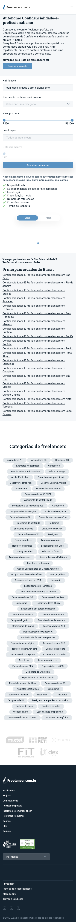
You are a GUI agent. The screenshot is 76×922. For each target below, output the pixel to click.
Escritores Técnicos (18, 694)
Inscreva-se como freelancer (17, 811)
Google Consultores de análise (26, 574)
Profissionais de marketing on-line (38, 637)
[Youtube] (33, 908)
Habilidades (9, 80)
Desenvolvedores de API (48, 488)
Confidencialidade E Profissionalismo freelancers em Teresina (33, 405)
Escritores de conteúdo (28, 523)
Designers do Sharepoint (38, 671)
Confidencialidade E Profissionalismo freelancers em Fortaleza (33, 307)
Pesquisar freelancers (38, 165)
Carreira (7, 821)
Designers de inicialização (23, 511)
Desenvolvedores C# (20, 517)
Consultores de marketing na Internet (38, 591)
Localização (9, 130)
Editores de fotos (50, 551)
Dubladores (53, 689)
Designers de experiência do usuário (50, 700)
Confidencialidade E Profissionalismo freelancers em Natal (37, 399)
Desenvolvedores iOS (22, 597)
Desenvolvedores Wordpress (22, 717)
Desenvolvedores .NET (54, 626)
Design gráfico (57, 574)
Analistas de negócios (55, 511)
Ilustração (56, 580)
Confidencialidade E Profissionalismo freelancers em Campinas (33, 370)
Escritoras (24, 660)
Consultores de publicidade (51, 477)
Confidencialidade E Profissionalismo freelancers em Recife (37, 336)
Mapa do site (9, 894)
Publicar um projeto (17, 66)
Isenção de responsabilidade (17, 888)
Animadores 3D (39, 460)
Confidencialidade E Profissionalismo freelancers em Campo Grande (33, 393)
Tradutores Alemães (51, 540)
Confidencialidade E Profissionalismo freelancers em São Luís (36, 377)
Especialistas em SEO (53, 666)
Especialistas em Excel (52, 545)
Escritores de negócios (56, 717)
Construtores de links (22, 614)
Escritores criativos (23, 528)
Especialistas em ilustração (38, 586)
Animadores (21, 488)
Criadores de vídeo (51, 706)
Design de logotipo (20, 620)
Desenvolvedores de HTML (28, 580)
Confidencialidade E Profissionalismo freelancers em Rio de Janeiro (37, 284)
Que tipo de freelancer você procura (22, 97)
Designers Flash (25, 551)
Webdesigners (20, 711)
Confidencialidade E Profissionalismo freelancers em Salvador (33, 299)
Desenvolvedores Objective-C (38, 631)
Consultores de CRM (52, 528)
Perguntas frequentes (14, 816)
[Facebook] (4, 908)
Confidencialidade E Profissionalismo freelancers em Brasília (33, 292)
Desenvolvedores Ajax (21, 483)
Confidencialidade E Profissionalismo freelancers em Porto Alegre (37, 354)
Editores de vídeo (24, 706)
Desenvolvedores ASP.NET (38, 494)
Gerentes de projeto (55, 648)
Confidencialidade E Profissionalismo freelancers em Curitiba (33, 330)
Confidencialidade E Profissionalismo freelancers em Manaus (33, 322)
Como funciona (10, 800)
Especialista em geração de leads (38, 608)
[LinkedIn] (11, 908)
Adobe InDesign (57, 471)
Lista (27, 217)
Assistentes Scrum (47, 660)
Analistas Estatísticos (28, 689)
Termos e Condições (13, 899)
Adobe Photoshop (20, 477)
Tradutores (61, 694)
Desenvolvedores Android (53, 483)
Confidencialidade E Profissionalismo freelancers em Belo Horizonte (36, 315)
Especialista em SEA (22, 666)
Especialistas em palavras (50, 711)
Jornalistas (21, 603)
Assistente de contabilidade (38, 500)
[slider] (4, 120)
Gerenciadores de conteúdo (52, 517)
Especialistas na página (22, 643)
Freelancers (9, 790)
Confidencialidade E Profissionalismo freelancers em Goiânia (33, 342)
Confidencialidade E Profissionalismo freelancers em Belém (37, 348)
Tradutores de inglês (22, 545)
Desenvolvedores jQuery (48, 603)
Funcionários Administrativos (25, 471)
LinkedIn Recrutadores (53, 614)
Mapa (48, 217)
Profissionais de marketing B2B (27, 505)
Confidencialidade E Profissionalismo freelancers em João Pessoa (37, 412)
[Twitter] (25, 908)
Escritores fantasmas (38, 563)
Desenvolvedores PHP (54, 643)
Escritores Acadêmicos (27, 465)
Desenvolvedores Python (22, 654)
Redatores (54, 523)
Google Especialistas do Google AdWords (38, 568)
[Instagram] (18, 908)
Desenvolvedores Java (53, 597)
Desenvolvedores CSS (28, 534)
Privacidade (8, 883)
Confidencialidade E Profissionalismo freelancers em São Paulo (36, 276)
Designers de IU (16, 700)
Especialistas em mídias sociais (38, 677)
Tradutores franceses (20, 557)
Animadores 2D (14, 460)
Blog (5, 826)
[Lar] (18, 7)
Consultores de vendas (54, 654)
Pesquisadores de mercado (51, 620)
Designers (53, 534)
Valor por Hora (11, 113)
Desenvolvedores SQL (56, 683)
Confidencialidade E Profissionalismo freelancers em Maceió (33, 385)
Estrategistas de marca (22, 626)
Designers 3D (62, 460)
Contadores (54, 465)
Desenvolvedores (23, 540)
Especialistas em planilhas (22, 683)
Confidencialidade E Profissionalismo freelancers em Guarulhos (33, 362)
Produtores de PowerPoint (24, 648)
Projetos (7, 795)
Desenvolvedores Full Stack (53, 557)
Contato (7, 831)
